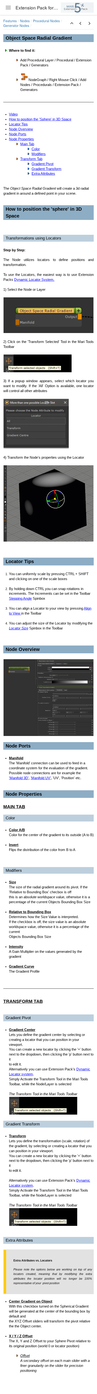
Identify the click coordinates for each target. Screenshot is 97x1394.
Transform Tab (31, 159)
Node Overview (21, 129)
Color (36, 149)
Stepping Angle (20, 598)
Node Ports (17, 134)
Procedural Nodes (46, 20)
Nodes (25, 20)
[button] (71, 23)
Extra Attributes (43, 173)
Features (10, 20)
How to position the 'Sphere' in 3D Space (40, 119)
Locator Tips (18, 124)
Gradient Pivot (42, 164)
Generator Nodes (16, 25)
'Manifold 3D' (19, 778)
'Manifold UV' (41, 778)
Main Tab (27, 144)
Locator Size (18, 628)
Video (13, 114)
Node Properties (21, 139)
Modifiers (39, 154)
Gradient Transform (46, 169)
